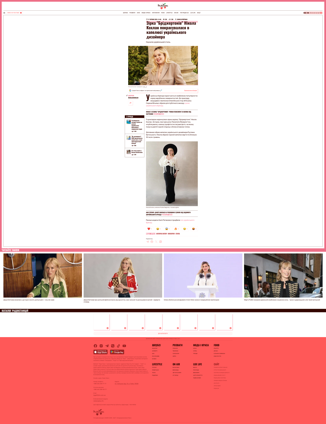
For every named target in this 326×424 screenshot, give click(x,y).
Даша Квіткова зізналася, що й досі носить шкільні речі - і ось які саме (28, 300)
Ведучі (195, 367)
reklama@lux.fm (98, 401)
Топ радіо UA (184, 13)
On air (176, 13)
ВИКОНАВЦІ (176, 370)
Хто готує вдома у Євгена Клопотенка (137, 151)
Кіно (138, 13)
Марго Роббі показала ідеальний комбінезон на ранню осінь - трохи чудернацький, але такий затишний (282, 300)
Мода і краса (146, 13)
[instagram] (101, 346)
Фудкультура (217, 356)
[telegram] (147, 241)
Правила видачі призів (220, 380)
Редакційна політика (220, 378)
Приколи (175, 348)
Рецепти (216, 348)
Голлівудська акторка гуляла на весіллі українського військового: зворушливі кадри (137, 124)
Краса (195, 348)
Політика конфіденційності (222, 372)
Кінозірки (171, 233)
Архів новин (217, 385)
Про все (154, 367)
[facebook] (151, 241)
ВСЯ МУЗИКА (176, 367)
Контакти (216, 383)
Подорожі (155, 375)
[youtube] (124, 346)
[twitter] (156, 241)
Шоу (153, 353)
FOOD (163, 13)
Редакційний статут (219, 375)
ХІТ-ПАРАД (175, 375)
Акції (198, 13)
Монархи (154, 348)
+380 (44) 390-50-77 (100, 389)
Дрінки (216, 351)
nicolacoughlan (133, 98)
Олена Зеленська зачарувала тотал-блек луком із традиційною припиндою (191, 300)
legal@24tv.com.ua (99, 395)
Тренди (195, 353)
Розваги (132, 13)
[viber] (160, 241)
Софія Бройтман (182, 19)
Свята (174, 356)
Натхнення (156, 13)
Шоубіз (125, 13)
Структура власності (220, 370)
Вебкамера (196, 372)
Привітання (155, 370)
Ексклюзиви (155, 356)
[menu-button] (4, 13)
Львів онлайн (197, 378)
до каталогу (163, 333)
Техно (154, 372)
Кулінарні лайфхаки (219, 353)
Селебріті (154, 351)
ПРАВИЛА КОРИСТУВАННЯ (220, 367)
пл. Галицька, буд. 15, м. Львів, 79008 (126, 384)
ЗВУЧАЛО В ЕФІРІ (177, 372)
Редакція (216, 388)
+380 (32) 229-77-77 (99, 384)
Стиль (178, 233)
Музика (154, 359)
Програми (196, 370)
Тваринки (175, 351)
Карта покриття (197, 375)
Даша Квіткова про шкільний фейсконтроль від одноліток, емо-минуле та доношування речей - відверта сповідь (122, 301)
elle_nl (145, 87)
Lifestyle (169, 13)
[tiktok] (118, 346)
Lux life (192, 13)
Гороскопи (176, 353)
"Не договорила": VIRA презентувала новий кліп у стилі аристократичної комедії (137, 139)
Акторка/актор (161, 233)
